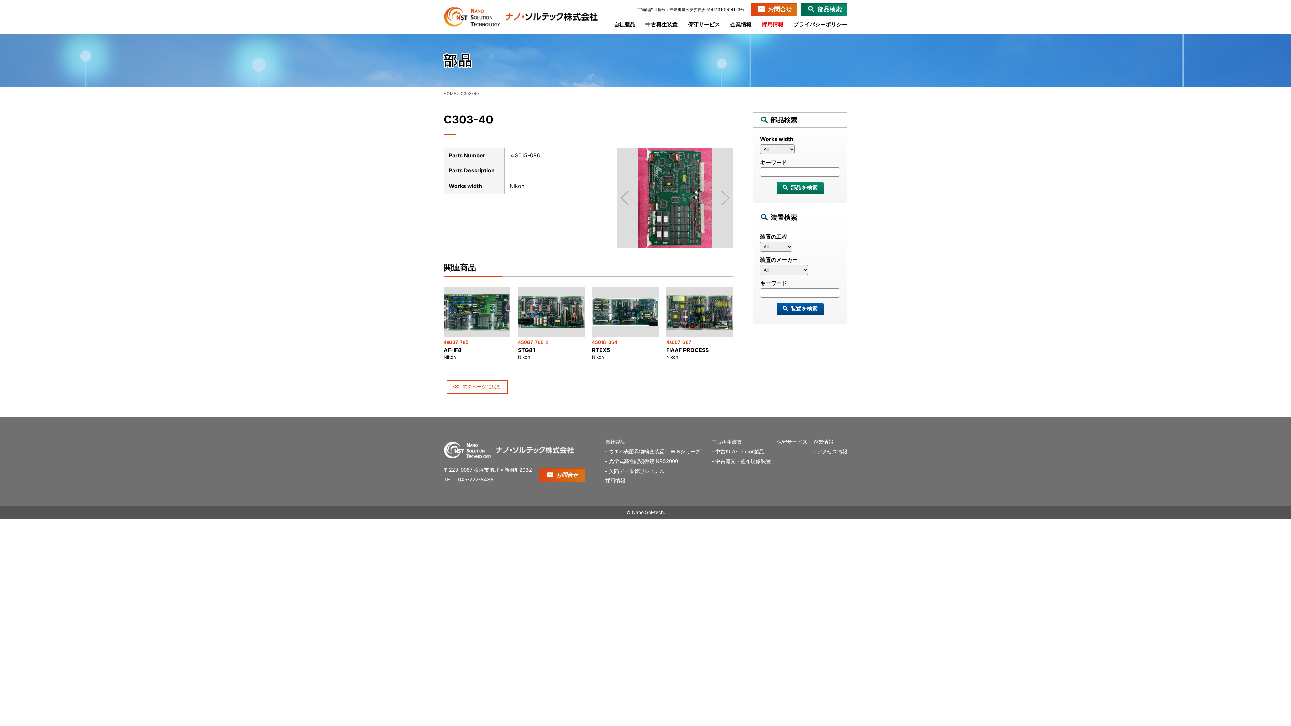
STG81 (526, 350)
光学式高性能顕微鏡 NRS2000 (643, 461)
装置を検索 (804, 308)
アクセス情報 (832, 451)
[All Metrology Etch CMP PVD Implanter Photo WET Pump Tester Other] (800, 248)
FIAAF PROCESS (687, 350)
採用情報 (772, 24)
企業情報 (741, 24)
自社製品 (624, 24)
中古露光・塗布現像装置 (743, 461)
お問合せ (780, 9)
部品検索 (830, 9)
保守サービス (704, 24)
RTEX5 (601, 350)
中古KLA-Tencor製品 (739, 451)
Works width (776, 139)
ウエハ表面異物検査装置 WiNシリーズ (657, 451)
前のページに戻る (482, 386)
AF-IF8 (453, 350)
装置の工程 (773, 236)
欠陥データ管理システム (636, 471)
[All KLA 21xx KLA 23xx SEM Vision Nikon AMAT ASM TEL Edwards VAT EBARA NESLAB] (800, 151)
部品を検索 (804, 187)
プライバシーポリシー (820, 24)
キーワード (773, 162)
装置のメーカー (779, 259)
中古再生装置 (662, 24)
